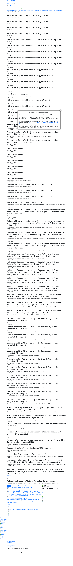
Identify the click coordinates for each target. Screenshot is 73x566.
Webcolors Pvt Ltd (62, 550)
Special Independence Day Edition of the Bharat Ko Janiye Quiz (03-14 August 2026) (23, 492)
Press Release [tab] (21, 485)
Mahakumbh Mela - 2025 (12, 498)
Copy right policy (10, 540)
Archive (8, 504)
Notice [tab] (9, 485)
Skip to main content (11, 0)
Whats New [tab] (14, 485)
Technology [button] (51, 10)
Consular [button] (28, 10)
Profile (43, 492)
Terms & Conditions (11, 541)
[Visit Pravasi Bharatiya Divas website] (23, 509)
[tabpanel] (24, 496)
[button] (10, 475)
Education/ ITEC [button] (38, 10)
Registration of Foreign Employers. (14, 500)
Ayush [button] (46, 10)
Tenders (56, 10)
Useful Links (60, 10)
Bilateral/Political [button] (16, 10)
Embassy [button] (11, 10)
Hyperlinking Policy (10, 543)
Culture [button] (32, 10)
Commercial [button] (23, 10)
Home (8, 10)
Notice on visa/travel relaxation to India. (15, 499)
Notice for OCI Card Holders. (12, 502)
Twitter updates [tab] (28, 485)
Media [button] (43, 10)
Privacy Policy (9, 542)
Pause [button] (8, 475)
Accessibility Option (11, 545)
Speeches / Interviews (46, 494)
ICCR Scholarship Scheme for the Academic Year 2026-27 (18, 495)
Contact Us (9, 546)
